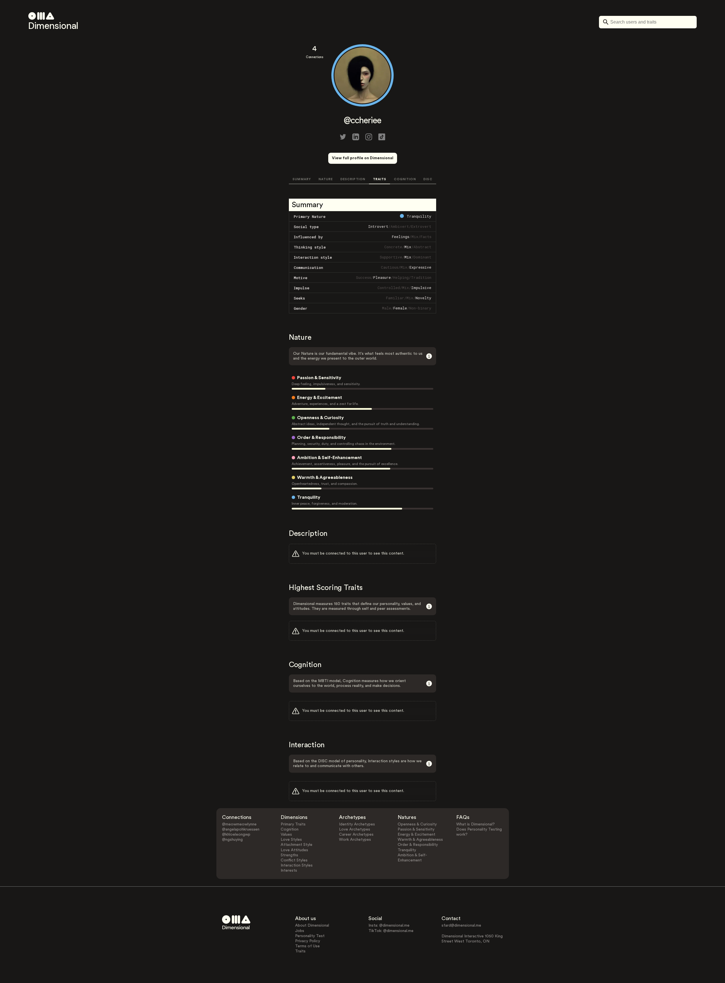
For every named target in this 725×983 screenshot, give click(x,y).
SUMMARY (302, 179)
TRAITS (380, 179)
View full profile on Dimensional (362, 158)
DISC (427, 179)
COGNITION (405, 179)
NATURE (326, 179)
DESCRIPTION (352, 179)
